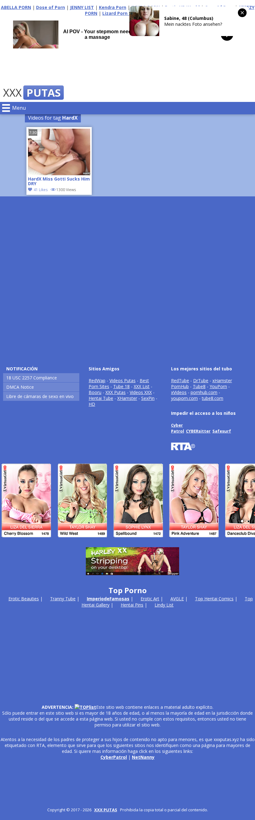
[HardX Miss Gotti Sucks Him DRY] (59, 173)
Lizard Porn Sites (121, 13)
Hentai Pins (132, 605)
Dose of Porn (50, 7)
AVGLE (177, 599)
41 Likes (41, 189)
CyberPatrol (113, 757)
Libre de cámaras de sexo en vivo (40, 396)
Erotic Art (150, 599)
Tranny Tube (63, 599)
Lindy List (164, 605)
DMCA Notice (20, 387)
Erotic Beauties (23, 599)
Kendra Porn (112, 7)
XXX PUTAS (105, 810)
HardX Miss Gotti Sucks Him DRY (59, 181)
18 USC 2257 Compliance (31, 378)
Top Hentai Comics (214, 599)
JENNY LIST (82, 7)
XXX (32, 92)
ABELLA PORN (16, 7)
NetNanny (143, 757)
